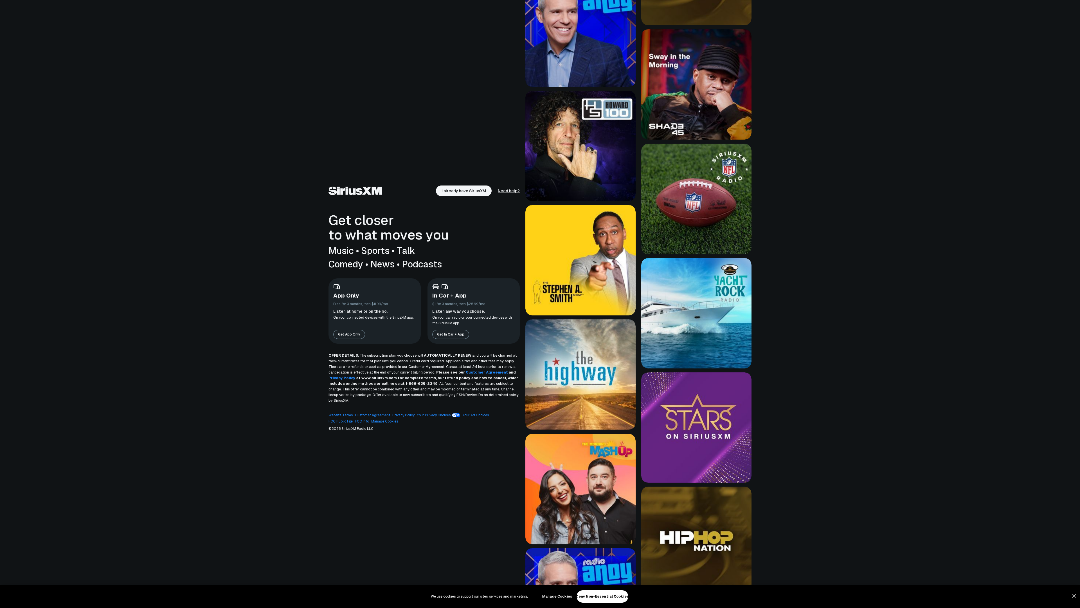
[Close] (1074, 595)
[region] (540, 596)
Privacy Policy (342, 377)
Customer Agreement (487, 372)
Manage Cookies (557, 596)
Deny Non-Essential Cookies (602, 596)
